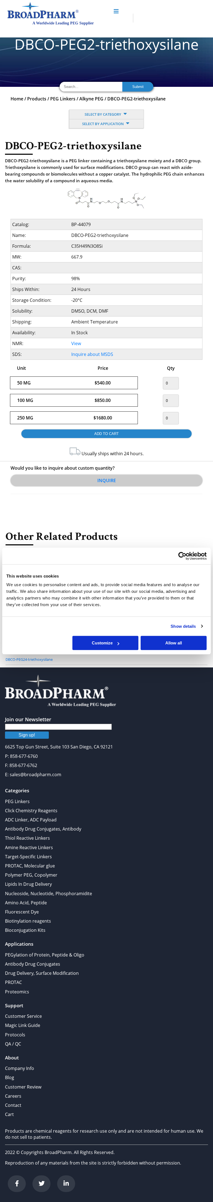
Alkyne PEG (91, 99)
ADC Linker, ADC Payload (31, 820)
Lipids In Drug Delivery (28, 884)
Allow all (173, 643)
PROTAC (13, 982)
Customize (102, 643)
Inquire (106, 480)
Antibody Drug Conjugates (32, 964)
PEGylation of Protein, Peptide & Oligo (44, 955)
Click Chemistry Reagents (31, 811)
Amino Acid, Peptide (26, 903)
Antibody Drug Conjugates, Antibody (43, 829)
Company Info (19, 1068)
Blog (9, 1077)
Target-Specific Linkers (28, 857)
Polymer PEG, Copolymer (31, 875)
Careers (13, 1096)
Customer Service (23, 1016)
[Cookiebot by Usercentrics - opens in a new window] (182, 556)
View (76, 343)
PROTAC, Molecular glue (30, 866)
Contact (13, 1105)
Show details (183, 626)
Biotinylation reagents (28, 921)
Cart (9, 1114)
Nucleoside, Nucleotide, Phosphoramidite (48, 893)
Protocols (15, 1035)
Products (36, 99)
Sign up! (27, 735)
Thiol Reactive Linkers (27, 838)
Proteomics (17, 992)
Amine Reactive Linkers (29, 847)
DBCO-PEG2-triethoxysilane (136, 99)
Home (17, 99)
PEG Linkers (62, 99)
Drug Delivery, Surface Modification (42, 973)
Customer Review (23, 1087)
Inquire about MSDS (92, 354)
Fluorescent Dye (22, 912)
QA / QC (13, 1044)
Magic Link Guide (22, 1025)
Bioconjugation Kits (25, 930)
